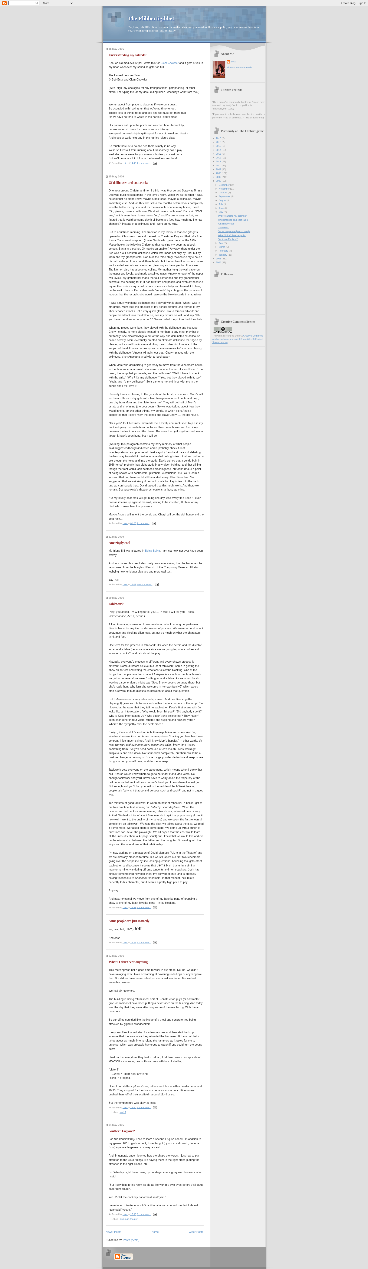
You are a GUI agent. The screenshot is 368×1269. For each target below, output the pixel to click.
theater (134, 1219)
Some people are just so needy (129, 921)
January (223, 254)
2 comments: (144, 907)
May (221, 212)
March (222, 247)
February (224, 250)
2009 (219, 169)
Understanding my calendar (128, 55)
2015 (219, 146)
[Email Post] (155, 163)
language (124, 1219)
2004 (219, 262)
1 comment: (143, 523)
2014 (219, 150)
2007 (219, 177)
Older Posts (196, 1231)
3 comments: (144, 942)
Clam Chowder (169, 63)
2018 (219, 138)
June (221, 208)
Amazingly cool (119, 543)
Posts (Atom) (131, 1240)
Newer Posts (113, 1231)
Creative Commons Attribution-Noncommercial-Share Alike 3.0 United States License (237, 339)
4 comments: (144, 163)
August (223, 200)
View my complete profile (239, 67)
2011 (219, 161)
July (221, 204)
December (224, 185)
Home (155, 1231)
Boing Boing (152, 550)
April (221, 243)
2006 (219, 181)
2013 (219, 154)
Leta (233, 61)
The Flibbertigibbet (151, 18)
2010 (219, 165)
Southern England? (122, 1131)
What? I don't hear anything (128, 962)
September (225, 196)
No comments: (144, 584)
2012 (219, 157)
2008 (219, 173)
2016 (219, 142)
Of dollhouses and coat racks (128, 183)
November (224, 188)
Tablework (116, 604)
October (223, 192)
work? (123, 1112)
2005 (219, 258)
